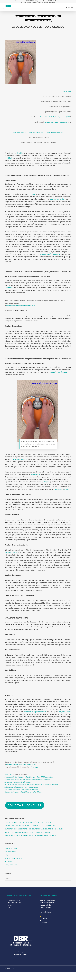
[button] (69, 7)
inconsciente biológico (19, 459)
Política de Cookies (20, 954)
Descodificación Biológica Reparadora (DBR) (55, 117)
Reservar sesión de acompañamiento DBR (21, 306)
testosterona (35, 474)
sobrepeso (9, 288)
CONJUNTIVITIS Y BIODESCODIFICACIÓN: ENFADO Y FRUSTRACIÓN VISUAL (31, 835)
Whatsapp (11, 908)
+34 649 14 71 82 (14, 900)
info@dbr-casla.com (14, 903)
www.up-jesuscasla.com (55, 132)
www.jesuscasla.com (36, 132)
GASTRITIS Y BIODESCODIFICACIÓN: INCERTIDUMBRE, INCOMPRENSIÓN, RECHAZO (34, 829)
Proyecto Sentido (65, 712)
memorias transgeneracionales (35, 712)
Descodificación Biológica (38, 21)
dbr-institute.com (46, 912)
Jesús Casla (67, 91)
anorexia (58, 489)
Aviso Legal (20, 952)
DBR (59, 17)
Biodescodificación (25, 17)
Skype (10, 905)
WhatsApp (34, 767)
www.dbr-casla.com (19, 132)
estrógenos (46, 482)
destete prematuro (11, 552)
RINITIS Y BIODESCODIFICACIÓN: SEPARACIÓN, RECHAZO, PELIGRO (28, 822)
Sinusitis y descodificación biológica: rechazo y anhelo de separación (27, 832)
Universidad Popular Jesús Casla (56, 122)
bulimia (66, 489)
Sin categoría (9, 861)
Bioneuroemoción (46, 17)
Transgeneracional (11, 865)
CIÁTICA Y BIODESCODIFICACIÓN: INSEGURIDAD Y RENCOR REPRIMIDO (30, 826)
